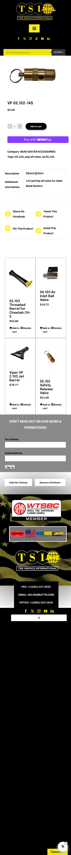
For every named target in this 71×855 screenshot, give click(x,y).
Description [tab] (12, 173)
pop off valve (33, 156)
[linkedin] (48, 38)
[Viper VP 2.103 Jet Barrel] (20, 353)
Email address (13, 453)
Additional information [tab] (12, 184)
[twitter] (24, 38)
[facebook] (18, 38)
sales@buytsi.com (41, 594)
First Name (11, 439)
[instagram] (30, 38)
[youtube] (42, 38)
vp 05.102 (48, 156)
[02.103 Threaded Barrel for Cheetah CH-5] (20, 277)
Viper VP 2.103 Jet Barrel (16, 376)
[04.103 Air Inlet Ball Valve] (50, 273)
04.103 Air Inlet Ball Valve (48, 296)
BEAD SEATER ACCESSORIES (37, 151)
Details (27, 327)
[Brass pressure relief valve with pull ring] (35, 74)
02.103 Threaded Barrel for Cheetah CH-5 (20, 308)
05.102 (19, 156)
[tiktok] (36, 38)
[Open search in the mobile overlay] (34, 52)
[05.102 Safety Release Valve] (50, 358)
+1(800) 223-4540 (41, 602)
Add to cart (36, 126)
